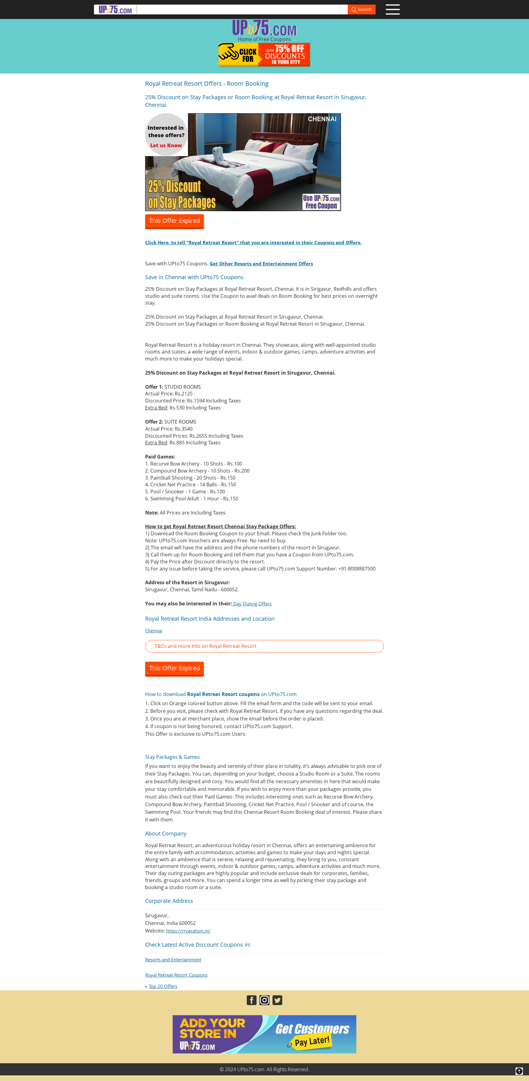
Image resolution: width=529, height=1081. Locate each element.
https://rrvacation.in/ (188, 931)
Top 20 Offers (163, 986)
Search (364, 9)
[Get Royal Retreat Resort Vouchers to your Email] (243, 162)
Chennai (153, 630)
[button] (264, 646)
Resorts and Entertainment (173, 959)
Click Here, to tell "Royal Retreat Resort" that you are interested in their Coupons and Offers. (253, 242)
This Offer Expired (174, 220)
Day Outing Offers (252, 603)
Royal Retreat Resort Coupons (176, 975)
